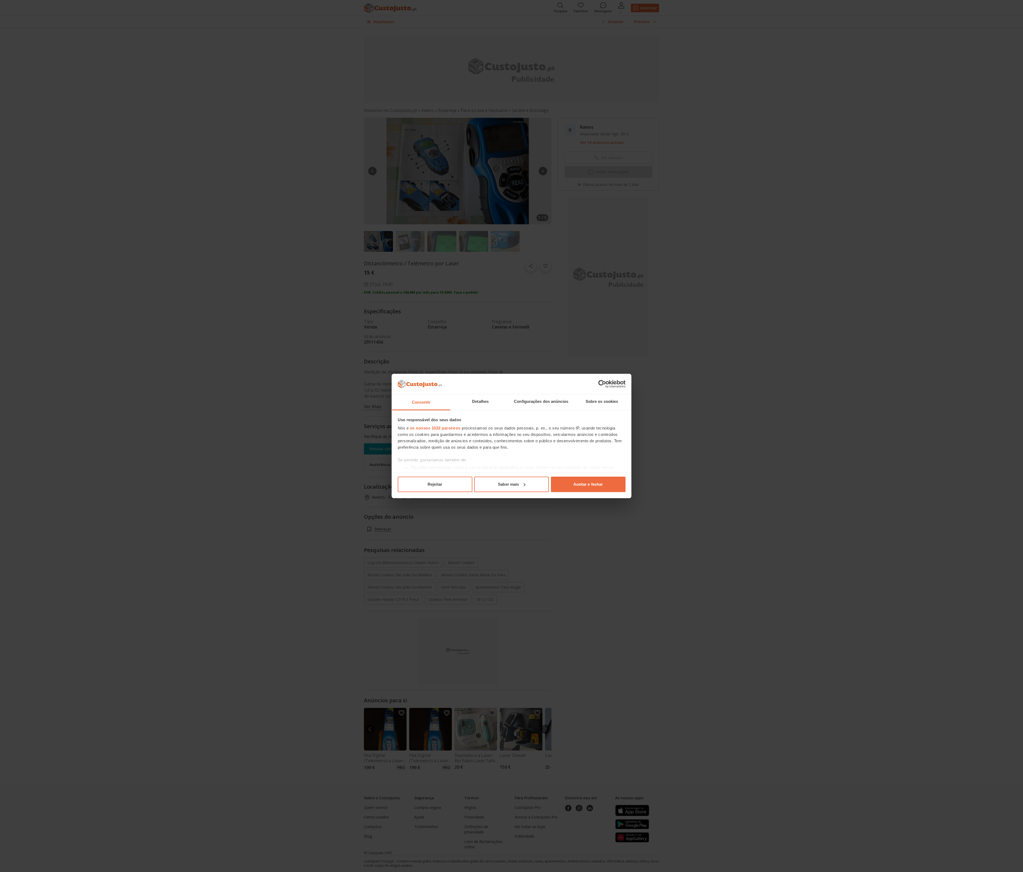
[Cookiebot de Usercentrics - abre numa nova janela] (602, 384)
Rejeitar (435, 484)
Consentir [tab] (421, 402)
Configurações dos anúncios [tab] (541, 401)
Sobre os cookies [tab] (602, 401)
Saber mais (508, 484)
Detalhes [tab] (480, 401)
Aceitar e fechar (588, 484)
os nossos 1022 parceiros (435, 428)
